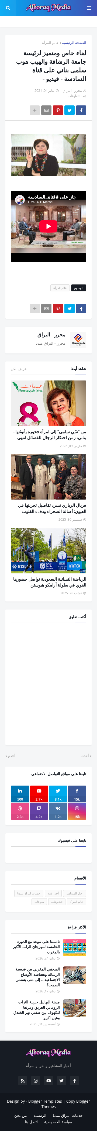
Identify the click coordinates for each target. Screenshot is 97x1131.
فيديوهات (57, 902)
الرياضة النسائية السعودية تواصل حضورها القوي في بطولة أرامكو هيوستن (49, 582)
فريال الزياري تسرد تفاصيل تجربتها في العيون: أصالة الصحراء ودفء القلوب (52, 508)
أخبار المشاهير (74, 893)
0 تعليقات (74, 95)
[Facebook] (81, 110)
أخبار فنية (53, 893)
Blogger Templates (45, 1101)
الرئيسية (39, 1115)
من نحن (20, 1115)
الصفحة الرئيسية (74, 42)
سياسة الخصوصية (58, 1121)
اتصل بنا (31, 1121)
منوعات (39, 902)
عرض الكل (19, 369)
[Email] (46, 110)
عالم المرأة (50, 42)
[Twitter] (69, 110)
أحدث (85, 755)
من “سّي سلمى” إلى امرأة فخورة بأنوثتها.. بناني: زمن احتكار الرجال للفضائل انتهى (49, 434)
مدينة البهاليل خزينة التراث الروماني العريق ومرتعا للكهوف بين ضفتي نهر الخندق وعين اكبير (36, 1009)
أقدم (11, 755)
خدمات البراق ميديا (28, 893)
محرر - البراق (51, 334)
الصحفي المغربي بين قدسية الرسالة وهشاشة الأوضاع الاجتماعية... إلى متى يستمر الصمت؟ (38, 976)
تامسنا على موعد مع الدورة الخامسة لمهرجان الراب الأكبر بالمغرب (36, 946)
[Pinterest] (58, 110)
